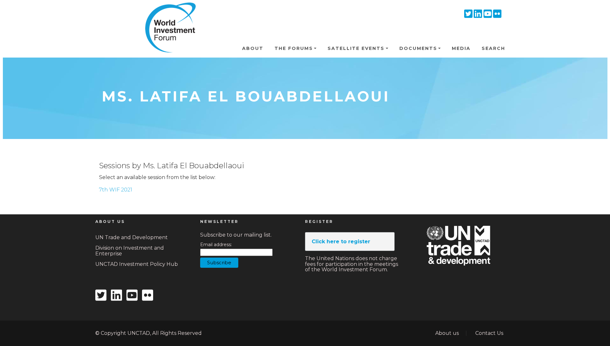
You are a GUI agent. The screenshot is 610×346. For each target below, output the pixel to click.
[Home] (167, 12)
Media (461, 48)
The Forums (293, 48)
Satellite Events (356, 48)
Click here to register (341, 242)
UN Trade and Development (131, 237)
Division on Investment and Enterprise (129, 251)
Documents (418, 48)
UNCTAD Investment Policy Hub (136, 264)
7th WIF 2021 (115, 190)
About (252, 48)
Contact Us (489, 333)
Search (493, 48)
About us (447, 333)
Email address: (216, 244)
